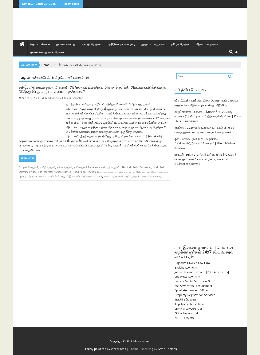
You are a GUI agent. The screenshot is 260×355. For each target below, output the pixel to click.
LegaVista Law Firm (187, 276)
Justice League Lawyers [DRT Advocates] (202, 272)
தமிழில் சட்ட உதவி (185, 299)
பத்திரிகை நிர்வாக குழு (121, 44)
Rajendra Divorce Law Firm (192, 263)
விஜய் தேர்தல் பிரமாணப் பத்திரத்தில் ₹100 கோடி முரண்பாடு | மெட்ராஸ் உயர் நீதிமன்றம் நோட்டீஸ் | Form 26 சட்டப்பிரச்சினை (208, 116)
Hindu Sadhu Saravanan (138, 167)
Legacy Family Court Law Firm (194, 281)
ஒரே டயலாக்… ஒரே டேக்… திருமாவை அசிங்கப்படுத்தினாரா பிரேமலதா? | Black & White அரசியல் (205, 143)
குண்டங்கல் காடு (56, 176)
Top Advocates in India (189, 304)
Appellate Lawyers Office (191, 290)
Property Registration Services (195, 295)
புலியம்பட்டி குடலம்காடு (151, 176)
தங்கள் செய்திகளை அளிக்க (47, 52)
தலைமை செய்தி (66, 44)
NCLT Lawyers (184, 318)
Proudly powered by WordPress (104, 349)
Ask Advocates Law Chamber (193, 286)
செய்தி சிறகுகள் (91, 44)
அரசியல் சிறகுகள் (207, 44)
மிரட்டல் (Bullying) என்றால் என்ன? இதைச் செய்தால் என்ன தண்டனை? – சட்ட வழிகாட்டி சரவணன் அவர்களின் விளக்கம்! (205, 159)
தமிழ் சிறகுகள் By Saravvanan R (90, 167)
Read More (27, 158)
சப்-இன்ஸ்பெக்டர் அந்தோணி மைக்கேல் (84, 176)
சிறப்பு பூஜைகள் (132, 176)
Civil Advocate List (186, 313)
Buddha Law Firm (186, 267)
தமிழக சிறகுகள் (180, 44)
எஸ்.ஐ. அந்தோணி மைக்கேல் (142, 172)
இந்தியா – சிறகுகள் (153, 44)
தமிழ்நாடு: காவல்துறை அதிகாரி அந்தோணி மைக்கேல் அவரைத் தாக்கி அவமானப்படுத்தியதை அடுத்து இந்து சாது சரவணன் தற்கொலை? (92, 89)
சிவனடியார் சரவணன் (114, 176)
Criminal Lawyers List (188, 308)
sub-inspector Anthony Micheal (55, 172)
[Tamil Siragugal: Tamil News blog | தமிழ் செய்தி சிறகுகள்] (22, 43)
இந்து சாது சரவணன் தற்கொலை (112, 172)
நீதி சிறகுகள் (113, 167)
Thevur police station (84, 172)
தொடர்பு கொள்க (40, 44)
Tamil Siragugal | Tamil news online (64, 98)
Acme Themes (167, 349)
